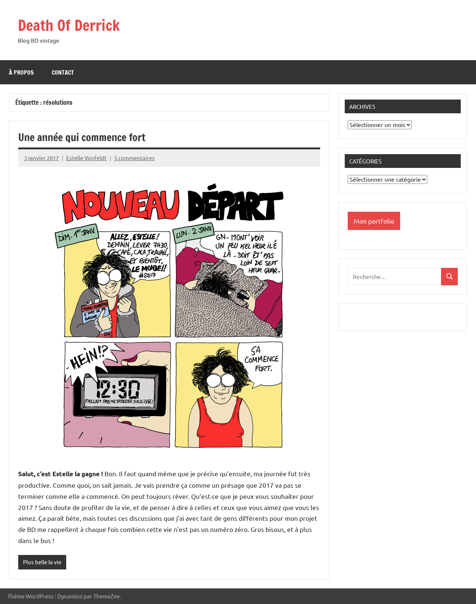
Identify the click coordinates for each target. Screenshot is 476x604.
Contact (63, 72)
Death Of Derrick (69, 25)
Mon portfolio (374, 221)
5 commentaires (134, 157)
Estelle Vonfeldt (86, 157)
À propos (21, 72)
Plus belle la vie (42, 561)
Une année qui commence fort (81, 137)
